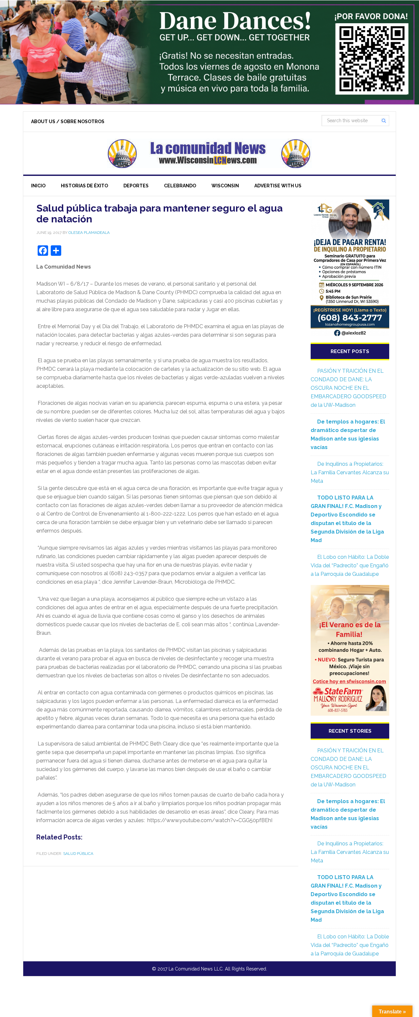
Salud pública (78, 853)
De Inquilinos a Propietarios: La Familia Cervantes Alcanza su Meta (350, 472)
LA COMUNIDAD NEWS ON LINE (209, 153)
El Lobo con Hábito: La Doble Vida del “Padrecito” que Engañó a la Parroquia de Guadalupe (350, 565)
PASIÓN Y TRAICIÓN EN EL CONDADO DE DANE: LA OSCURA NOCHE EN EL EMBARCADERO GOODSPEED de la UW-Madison (348, 388)
